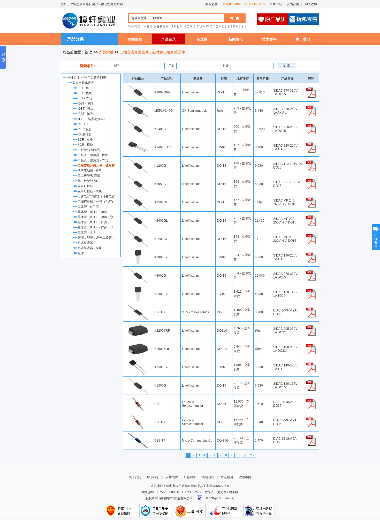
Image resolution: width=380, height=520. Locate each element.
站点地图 (227, 477)
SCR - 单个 (85, 139)
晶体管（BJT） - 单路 (92, 212)
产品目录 (168, 39)
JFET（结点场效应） (92, 119)
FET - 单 (83, 88)
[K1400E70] (138, 288)
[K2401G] (138, 123)
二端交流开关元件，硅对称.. (97, 165)
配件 (81, 253)
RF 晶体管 (85, 134)
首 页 (89, 52)
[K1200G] (138, 160)
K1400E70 (161, 294)
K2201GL (161, 239)
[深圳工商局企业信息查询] (190, 510)
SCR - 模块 (85, 145)
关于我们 (303, 39)
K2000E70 (161, 257)
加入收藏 (310, 4)
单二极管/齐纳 (87, 181)
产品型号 (167, 78)
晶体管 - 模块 (87, 232)
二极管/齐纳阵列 (89, 150)
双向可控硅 (85, 186)
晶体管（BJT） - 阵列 (92, 222)
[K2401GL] (138, 215)
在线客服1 (376, 237)
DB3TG (159, 312)
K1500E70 (161, 367)
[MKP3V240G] (138, 105)
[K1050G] (138, 178)
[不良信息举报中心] (224, 510)
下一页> (248, 455)
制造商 (202, 39)
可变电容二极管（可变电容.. (97, 196)
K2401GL (161, 220)
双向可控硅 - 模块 (90, 191)
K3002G (160, 275)
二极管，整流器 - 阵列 (93, 160)
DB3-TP (159, 440)
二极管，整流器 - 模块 (93, 155)
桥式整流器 (85, 243)
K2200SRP (162, 330)
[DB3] (138, 398)
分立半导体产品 (83, 83)
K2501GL (161, 202)
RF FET (83, 124)
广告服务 (190, 477)
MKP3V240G (163, 111)
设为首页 (293, 4)
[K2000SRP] (138, 343)
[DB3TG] (138, 306)
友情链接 (208, 477)
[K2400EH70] (138, 141)
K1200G (160, 165)
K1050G (160, 184)
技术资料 (269, 39)
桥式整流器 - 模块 (90, 248)
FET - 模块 (85, 93)
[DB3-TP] (138, 434)
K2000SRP (162, 349)
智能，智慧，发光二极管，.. (97, 237)
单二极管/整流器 (89, 176)
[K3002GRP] (138, 86)
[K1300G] (138, 379)
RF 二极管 (85, 129)
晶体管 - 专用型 (88, 207)
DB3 (157, 404)
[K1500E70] (138, 361)
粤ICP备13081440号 (220, 498)
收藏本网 (245, 477)
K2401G (160, 129)
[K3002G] (138, 269)
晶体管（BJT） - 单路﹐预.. (96, 217)
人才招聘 (171, 477)
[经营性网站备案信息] (120, 510)
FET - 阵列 (85, 98)
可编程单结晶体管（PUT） (96, 201)
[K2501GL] (138, 196)
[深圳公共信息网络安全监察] (155, 510)
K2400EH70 (163, 147)
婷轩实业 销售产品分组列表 (87, 77)
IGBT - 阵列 (85, 114)
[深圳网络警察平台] (259, 510)
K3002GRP (162, 92)
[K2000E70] (138, 251)
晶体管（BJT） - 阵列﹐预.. (96, 227)
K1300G (160, 385)
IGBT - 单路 (85, 103)
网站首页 (135, 39)
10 (238, 455)
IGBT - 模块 (85, 108)
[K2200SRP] (138, 324)
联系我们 (153, 477)
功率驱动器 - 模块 (90, 170)
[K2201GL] (138, 233)
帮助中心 (275, 4)
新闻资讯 (236, 39)
